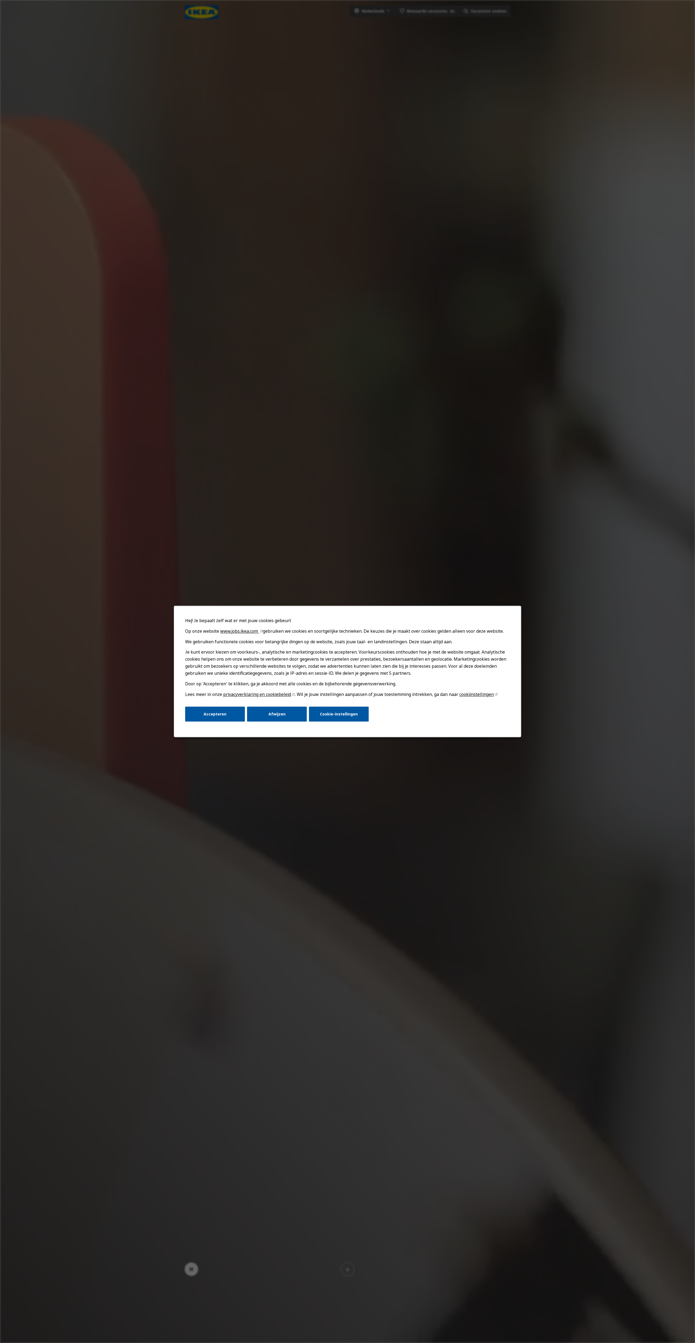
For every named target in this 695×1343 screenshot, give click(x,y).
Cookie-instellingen (339, 714)
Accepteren (215, 714)
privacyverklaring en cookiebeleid (257, 694)
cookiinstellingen (476, 694)
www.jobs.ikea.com (239, 631)
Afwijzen (277, 714)
